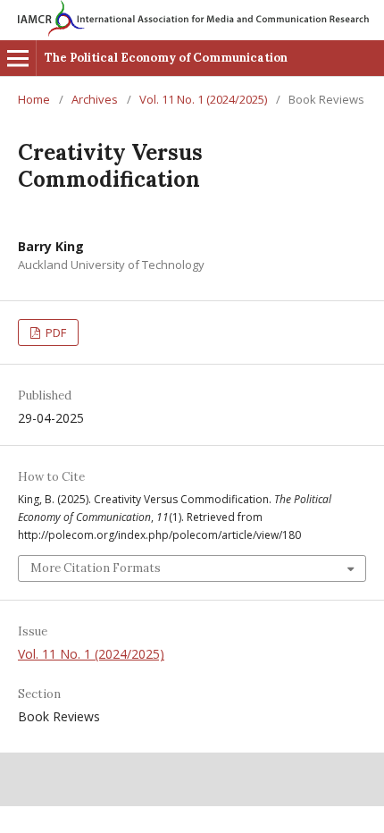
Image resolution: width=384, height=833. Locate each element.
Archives (94, 99)
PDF (54, 332)
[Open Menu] (18, 58)
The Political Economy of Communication (166, 57)
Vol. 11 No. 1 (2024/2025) (203, 99)
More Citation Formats (95, 568)
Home (34, 99)
